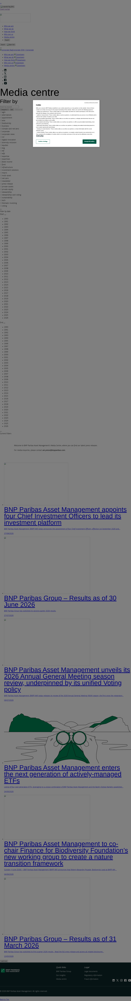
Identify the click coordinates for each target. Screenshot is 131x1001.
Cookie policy (40, 136)
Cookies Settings (42, 141)
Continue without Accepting (91, 102)
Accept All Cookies (89, 141)
